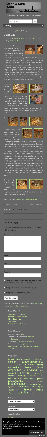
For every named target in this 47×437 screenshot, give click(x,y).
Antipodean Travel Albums (17, 317)
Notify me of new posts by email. (18, 293)
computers (11, 364)
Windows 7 (32, 393)
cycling (40, 364)
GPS (41, 373)
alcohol (11, 359)
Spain (40, 386)
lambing (29, 199)
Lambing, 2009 (14, 31)
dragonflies (14, 370)
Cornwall (29, 364)
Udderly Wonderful (12, 204)
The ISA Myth (13, 321)
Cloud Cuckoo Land (15, 319)
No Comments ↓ (20, 41)
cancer (12, 362)
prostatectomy (36, 384)
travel (18, 199)
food (17, 373)
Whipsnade (12, 393)
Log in (10, 417)
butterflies (38, 359)
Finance (11, 373)
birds (19, 359)
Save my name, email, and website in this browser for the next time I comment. (22, 281)
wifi (17, 393)
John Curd (31, 38)
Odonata (32, 379)
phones (40, 379)
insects (11, 376)
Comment (8, 235)
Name (6, 255)
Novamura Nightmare (26, 341)
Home (6, 31)
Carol (23, 334)
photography (15, 381)
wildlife (23, 392)
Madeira (32, 376)
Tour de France (14, 390)
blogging (27, 359)
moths (41, 376)
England (32, 370)
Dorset (40, 367)
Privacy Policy (7, 428)
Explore (40, 370)
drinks (24, 370)
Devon (28, 367)
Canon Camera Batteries (17, 324)
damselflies (14, 367)
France (23, 199)
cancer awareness (32, 362)
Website (7, 272)
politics (40, 381)
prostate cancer (17, 384)
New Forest (23, 379)
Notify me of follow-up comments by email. (22, 288)
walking (39, 390)
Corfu (19, 365)
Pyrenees (11, 387)
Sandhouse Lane (26, 386)
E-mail (6, 264)
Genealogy (35, 373)
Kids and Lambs (35, 204)
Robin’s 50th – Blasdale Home (19, 346)
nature (34, 199)
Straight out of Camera (16, 314)
